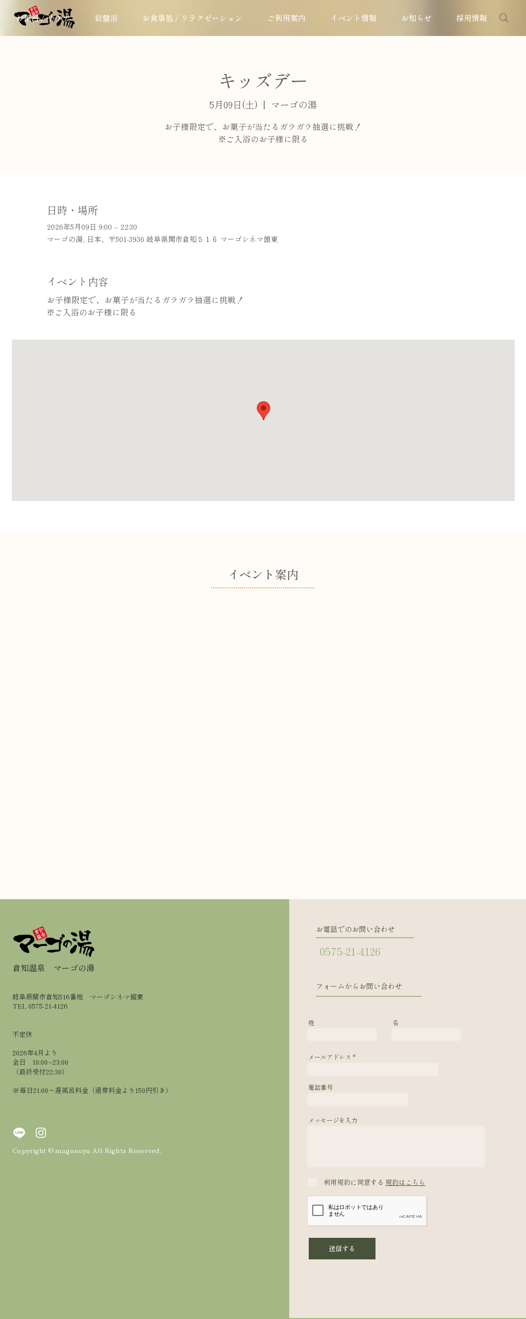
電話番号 (320, 1087)
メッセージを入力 (333, 1120)
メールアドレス (329, 1057)
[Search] (504, 18)
